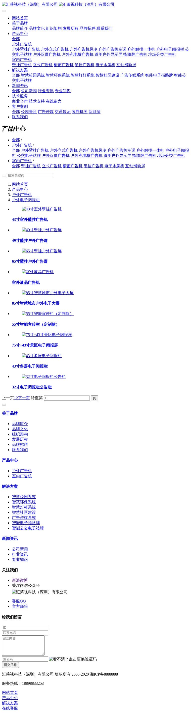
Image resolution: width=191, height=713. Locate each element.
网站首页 (20, 18)
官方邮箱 (20, 606)
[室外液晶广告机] (38, 272)
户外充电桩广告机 (86, 155)
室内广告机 (22, 161)
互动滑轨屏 (135, 166)
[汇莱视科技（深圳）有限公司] (95, 4)
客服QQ (19, 601)
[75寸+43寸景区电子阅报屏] (47, 335)
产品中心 (20, 189)
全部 (16, 39)
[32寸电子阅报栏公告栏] (44, 376)
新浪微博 (20, 580)
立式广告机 (52, 166)
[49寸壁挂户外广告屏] (42, 230)
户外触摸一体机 (150, 150)
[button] (73, 659)
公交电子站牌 (29, 155)
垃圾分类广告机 (171, 155)
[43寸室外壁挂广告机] (42, 209)
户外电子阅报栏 (26, 200)
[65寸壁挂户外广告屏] (42, 251)
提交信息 (10, 665)
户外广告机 (22, 145)
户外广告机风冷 (92, 150)
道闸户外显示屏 (117, 155)
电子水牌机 (114, 166)
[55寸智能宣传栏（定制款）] (48, 314)
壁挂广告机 (31, 166)
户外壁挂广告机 (35, 150)
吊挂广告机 (93, 166)
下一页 (24, 398)
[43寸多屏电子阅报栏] (42, 356)
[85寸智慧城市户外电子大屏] (48, 293)
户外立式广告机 (64, 150)
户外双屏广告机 (56, 155)
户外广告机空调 (121, 150)
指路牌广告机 (144, 155)
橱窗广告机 (73, 166)
